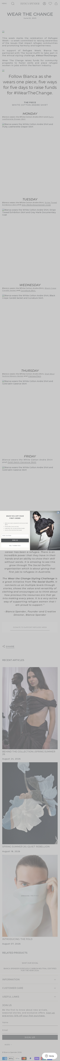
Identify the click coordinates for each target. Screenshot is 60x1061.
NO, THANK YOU (15, 545)
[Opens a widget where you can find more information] (49, 1056)
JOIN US (15, 540)
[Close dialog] (58, 512)
